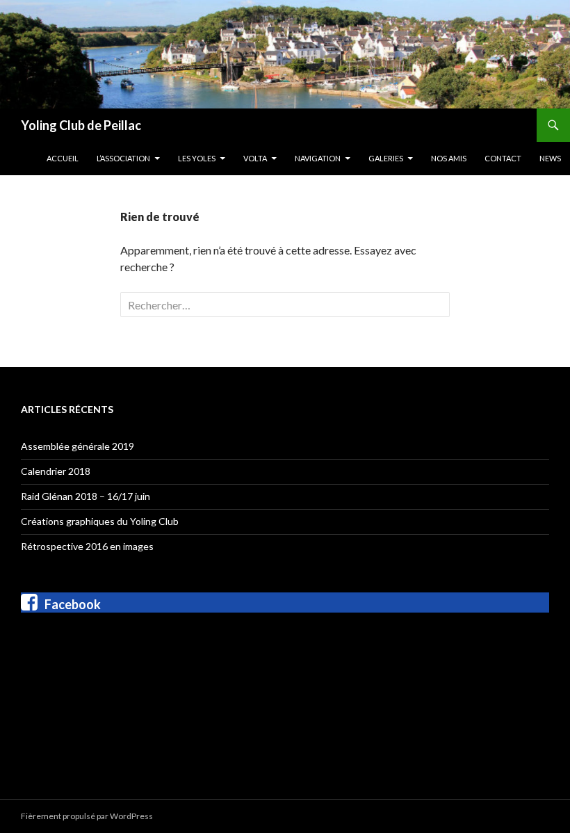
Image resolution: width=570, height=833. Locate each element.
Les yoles (196, 158)
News (550, 158)
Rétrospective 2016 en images (87, 546)
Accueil (63, 158)
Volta (255, 158)
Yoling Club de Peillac (81, 125)
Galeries (385, 158)
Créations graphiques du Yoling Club (100, 521)
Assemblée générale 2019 (77, 446)
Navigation (318, 158)
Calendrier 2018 (55, 471)
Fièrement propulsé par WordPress (87, 816)
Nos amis (448, 158)
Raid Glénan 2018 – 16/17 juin (85, 496)
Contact (502, 158)
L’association (123, 158)
